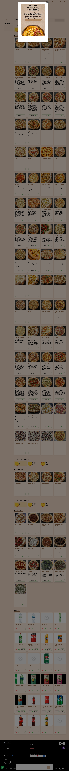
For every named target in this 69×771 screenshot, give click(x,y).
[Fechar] (47, 2)
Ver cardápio (33, 37)
